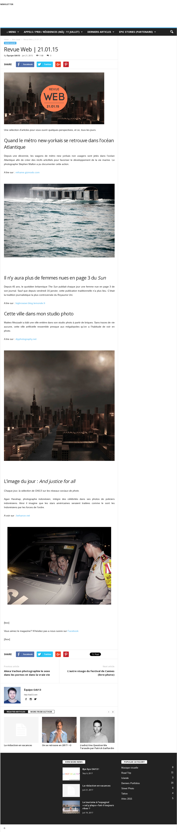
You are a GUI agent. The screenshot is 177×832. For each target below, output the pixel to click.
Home (6, 39)
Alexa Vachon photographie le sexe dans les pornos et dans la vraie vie (27, 672)
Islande (125, 778)
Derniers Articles (99, 31)
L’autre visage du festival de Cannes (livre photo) (90, 672)
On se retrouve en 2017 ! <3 (56, 745)
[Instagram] (31, 699)
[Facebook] (26, 699)
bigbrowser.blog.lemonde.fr (30, 303)
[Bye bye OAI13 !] (71, 773)
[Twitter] (35, 699)
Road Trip (126, 773)
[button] (171, 32)
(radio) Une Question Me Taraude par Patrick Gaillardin (97, 747)
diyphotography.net (26, 339)
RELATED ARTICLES (16, 711)
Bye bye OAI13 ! (90, 769)
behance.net (23, 515)
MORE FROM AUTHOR (41, 711)
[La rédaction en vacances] (21, 730)
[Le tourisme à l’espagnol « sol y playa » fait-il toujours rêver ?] (71, 807)
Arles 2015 (126, 798)
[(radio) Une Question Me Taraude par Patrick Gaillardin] (97, 730)
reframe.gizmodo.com (28, 172)
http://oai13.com (30, 695)
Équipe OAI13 (13, 55)
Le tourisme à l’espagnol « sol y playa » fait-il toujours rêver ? (98, 805)
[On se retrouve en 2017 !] (59, 730)
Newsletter (6, 4)
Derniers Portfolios (130, 783)
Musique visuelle (129, 767)
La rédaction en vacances (18, 745)
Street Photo (127, 788)
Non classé (10, 43)
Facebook (73, 631)
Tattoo (124, 793)
